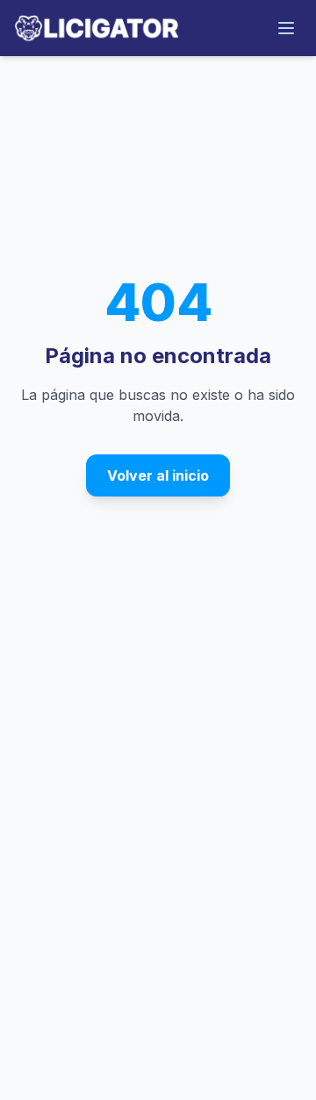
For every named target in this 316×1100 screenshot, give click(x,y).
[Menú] (286, 28)
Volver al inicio (158, 475)
